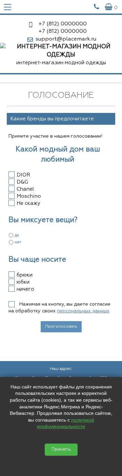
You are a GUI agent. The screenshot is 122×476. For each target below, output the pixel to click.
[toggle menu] (7, 7)
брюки (25, 275)
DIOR (23, 174)
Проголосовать (61, 327)
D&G (22, 182)
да (17, 235)
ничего (25, 289)
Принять (61, 449)
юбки (23, 282)
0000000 (63, 24)
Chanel (25, 189)
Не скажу (28, 203)
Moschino (29, 196)
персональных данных (83, 311)
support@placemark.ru (66, 39)
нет (18, 242)
